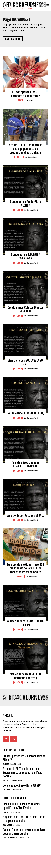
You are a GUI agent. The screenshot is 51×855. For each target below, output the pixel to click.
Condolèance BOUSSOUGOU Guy (25, 413)
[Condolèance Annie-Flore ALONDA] (25, 183)
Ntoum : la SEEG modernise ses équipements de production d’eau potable (25, 148)
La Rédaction (31, 157)
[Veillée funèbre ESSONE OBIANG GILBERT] (25, 603)
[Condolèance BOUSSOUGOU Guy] (25, 395)
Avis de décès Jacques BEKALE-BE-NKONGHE (25, 464)
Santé (20, 100)
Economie (19, 576)
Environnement (11, 838)
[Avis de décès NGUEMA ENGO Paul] (25, 342)
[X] (13, 739)
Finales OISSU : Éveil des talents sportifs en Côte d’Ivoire (21, 806)
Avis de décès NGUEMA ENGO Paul (25, 362)
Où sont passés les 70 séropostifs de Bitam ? (25, 94)
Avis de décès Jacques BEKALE (25, 515)
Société (19, 157)
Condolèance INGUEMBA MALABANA (25, 256)
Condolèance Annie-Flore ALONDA (25, 203)
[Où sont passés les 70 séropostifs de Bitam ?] (25, 74)
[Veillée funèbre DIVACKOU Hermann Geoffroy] (25, 656)
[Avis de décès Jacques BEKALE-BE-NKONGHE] (25, 444)
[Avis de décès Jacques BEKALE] (25, 497)
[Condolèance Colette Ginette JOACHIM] (25, 289)
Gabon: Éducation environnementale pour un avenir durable (24, 831)
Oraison (18, 210)
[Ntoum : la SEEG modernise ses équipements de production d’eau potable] (25, 127)
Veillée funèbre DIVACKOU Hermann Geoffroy (25, 676)
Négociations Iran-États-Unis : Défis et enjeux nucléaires (24, 819)
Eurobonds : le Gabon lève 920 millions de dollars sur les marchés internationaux (25, 568)
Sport (6, 812)
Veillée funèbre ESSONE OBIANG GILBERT (25, 623)
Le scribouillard (31, 210)
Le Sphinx (30, 100)
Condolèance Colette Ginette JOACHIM (25, 309)
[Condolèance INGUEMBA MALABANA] (25, 236)
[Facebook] (6, 739)
